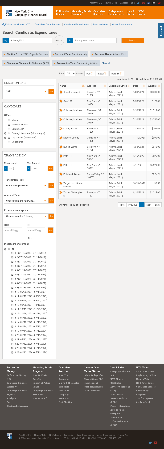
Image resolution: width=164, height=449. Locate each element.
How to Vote (142, 379)
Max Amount (33, 163)
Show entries (70, 73)
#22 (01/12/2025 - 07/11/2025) (31, 344)
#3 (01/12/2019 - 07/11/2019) (30, 261)
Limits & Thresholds (68, 383)
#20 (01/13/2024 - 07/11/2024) (31, 335)
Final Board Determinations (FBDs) (118, 398)
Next (149, 205)
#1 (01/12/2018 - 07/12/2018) (30, 253)
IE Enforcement (92, 390)
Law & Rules (131, 13)
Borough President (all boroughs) (28, 133)
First (122, 205)
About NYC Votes (145, 371)
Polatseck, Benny (72, 174)
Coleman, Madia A (72, 110)
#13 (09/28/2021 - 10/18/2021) (31, 305)
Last (157, 205)
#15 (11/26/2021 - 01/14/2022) (31, 313)
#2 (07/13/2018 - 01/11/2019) (30, 257)
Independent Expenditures (117, 13)
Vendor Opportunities (106, 435)
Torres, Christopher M (73, 194)
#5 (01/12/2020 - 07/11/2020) (30, 270)
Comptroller (18, 129)
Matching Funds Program (81, 13)
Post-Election (65, 402)
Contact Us (68, 435)
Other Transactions (122, 24)
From (6, 225)
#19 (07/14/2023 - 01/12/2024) (31, 331)
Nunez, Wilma (70, 147)
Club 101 (67, 101)
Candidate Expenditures (76, 24)
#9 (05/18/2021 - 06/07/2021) (30, 287)
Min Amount (10, 163)
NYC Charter (116, 379)
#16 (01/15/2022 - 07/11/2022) (31, 318)
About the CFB (96, 3)
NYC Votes (141, 13)
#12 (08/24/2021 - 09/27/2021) (31, 300)
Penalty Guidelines (120, 406)
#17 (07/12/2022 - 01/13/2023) (31, 322)
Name (63, 86)
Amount (152, 86)
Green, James (70, 128)
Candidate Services (99, 13)
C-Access (124, 3)
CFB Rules (115, 383)
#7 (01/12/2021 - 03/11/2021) (30, 279)
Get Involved (143, 402)
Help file (115, 73)
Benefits (37, 379)
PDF (88, 73)
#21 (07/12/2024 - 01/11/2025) (31, 339)
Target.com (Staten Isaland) (73, 185)
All (13, 249)
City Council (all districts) (24, 137)
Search (132, 40)
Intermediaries (100, 24)
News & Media (111, 3)
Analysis (11, 398)
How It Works (40, 375)
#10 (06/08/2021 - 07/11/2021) (31, 292)
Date (135, 86)
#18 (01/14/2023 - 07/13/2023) (31, 326)
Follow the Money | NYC (17, 24)
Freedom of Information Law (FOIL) (119, 421)
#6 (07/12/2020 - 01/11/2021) (30, 274)
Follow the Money (62, 13)
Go (51, 91)
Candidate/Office (118, 86)
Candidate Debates (146, 386)
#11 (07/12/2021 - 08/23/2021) (31, 296)
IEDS (133, 3)
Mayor (15, 120)
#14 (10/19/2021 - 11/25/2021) (31, 309)
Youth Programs (144, 398)
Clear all (106, 63)
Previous (132, 205)
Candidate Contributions (47, 24)
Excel (101, 73)
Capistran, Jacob (71, 92)
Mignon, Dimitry (71, 137)
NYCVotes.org (55, 435)
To (28, 225)
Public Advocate (20, 124)
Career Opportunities (85, 435)
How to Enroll (40, 398)
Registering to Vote (146, 375)
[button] (26, 91)
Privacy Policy (123, 435)
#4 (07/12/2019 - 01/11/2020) (30, 266)
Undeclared (17, 142)
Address (91, 86)
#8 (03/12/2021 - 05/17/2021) (30, 283)
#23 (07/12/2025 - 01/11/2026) (31, 348)
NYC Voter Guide (145, 383)
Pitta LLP (67, 156)
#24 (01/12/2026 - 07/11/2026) (31, 352)
